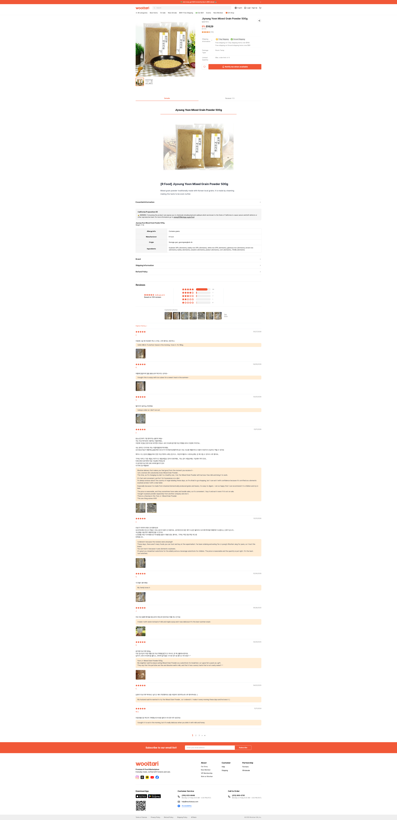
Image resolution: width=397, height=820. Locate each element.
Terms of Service (141, 817)
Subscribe (243, 748)
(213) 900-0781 (238, 795)
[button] (206, 32)
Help (223, 767)
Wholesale (246, 770)
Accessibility (187, 806)
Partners (245, 767)
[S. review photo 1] (141, 419)
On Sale (163, 13)
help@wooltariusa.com (190, 802)
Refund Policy (168, 817)
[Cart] (260, 8)
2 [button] (195, 735)
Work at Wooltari (207, 776)
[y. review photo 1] (141, 354)
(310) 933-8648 (188, 795)
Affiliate (193, 817)
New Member (218, 13)
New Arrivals (172, 13)
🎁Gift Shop (229, 13)
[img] (141, 332)
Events (208, 13)
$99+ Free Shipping (186, 13)
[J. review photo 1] (141, 631)
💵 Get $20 (200, 13)
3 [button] (199, 735)
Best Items (154, 13)
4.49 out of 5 (160, 295)
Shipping (225, 770)
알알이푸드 (205, 22)
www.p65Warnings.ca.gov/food (184, 217)
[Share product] (259, 21)
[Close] (259, 2)
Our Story (204, 766)
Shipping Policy (182, 817)
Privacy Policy (155, 817)
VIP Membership (206, 773)
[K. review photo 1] (141, 386)
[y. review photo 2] (152, 508)
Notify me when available (236, 67)
